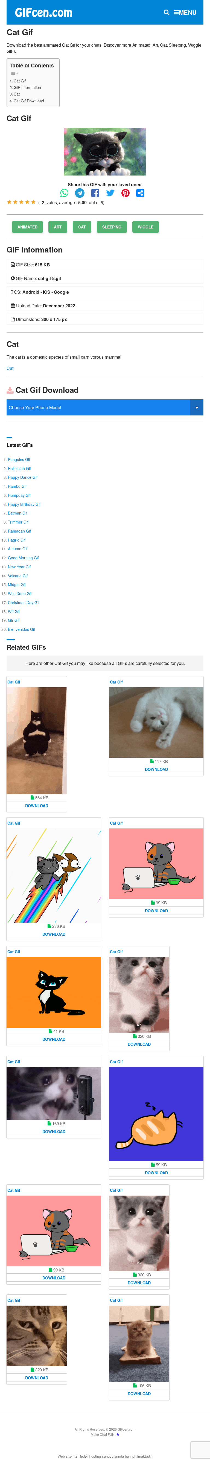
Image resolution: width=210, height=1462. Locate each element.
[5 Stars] (33, 202)
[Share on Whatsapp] (67, 195)
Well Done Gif (20, 593)
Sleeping (111, 227)
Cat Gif (20, 81)
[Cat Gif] (105, 151)
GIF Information (27, 87)
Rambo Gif (17, 486)
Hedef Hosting (89, 1456)
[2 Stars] (15, 202)
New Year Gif (19, 566)
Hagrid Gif (16, 540)
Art (58, 227)
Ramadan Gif (19, 531)
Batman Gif (17, 513)
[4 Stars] (27, 202)
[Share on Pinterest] (128, 195)
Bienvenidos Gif (21, 629)
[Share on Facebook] (98, 195)
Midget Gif (17, 584)
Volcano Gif (18, 575)
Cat (17, 94)
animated (27, 227)
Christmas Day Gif (23, 602)
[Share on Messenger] (143, 195)
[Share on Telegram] (82, 195)
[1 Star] (9, 202)
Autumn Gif (17, 548)
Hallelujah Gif (19, 468)
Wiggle (145, 227)
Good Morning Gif (23, 557)
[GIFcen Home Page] (43, 11)
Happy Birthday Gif (24, 504)
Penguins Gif (19, 459)
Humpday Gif (19, 495)
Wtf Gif (14, 611)
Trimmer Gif (18, 522)
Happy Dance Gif (22, 477)
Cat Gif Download (29, 100)
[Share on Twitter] (113, 195)
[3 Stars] (21, 202)
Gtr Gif (13, 620)
